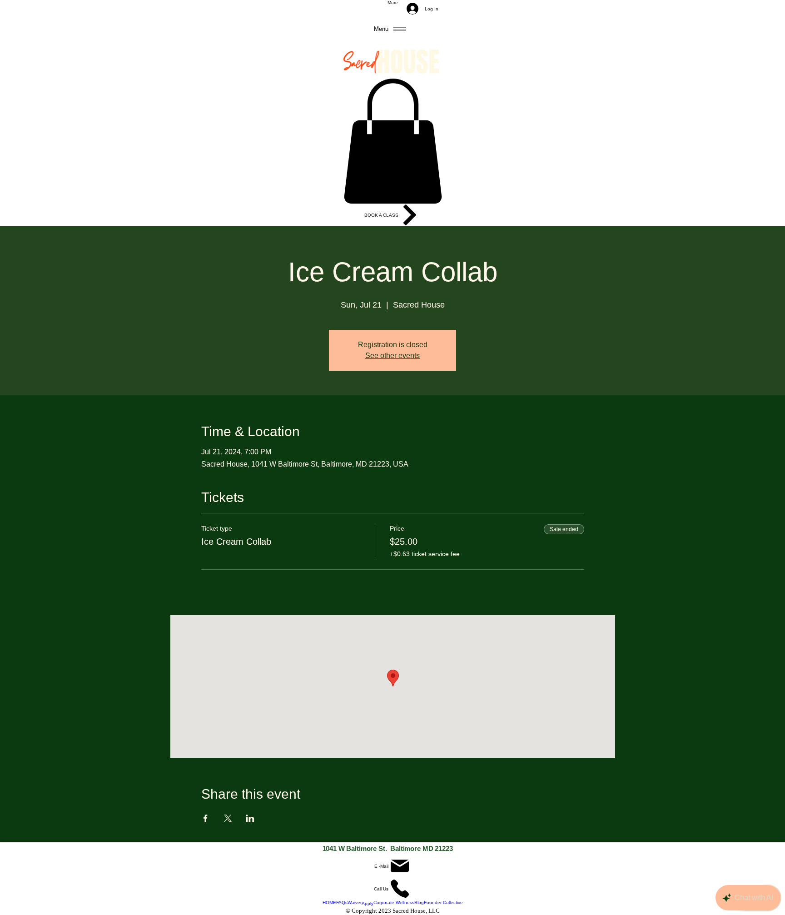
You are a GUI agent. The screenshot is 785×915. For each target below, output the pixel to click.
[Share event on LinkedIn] (250, 818)
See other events (392, 355)
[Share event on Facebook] (205, 818)
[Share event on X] (228, 818)
